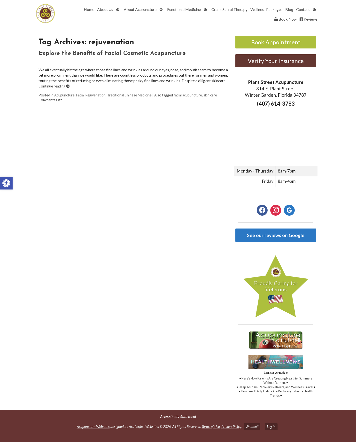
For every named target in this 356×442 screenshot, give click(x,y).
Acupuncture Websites (93, 427)
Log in (271, 427)
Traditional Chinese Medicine (129, 95)
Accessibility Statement (178, 416)
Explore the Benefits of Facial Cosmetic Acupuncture (112, 53)
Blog (289, 9)
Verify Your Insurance (276, 60)
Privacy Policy (231, 427)
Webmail (252, 427)
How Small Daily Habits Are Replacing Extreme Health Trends (277, 393)
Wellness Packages (266, 9)
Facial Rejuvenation (91, 95)
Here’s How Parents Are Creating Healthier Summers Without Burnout (276, 380)
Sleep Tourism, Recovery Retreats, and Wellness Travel (276, 387)
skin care (210, 95)
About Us (105, 9)
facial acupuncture (188, 95)
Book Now (287, 19)
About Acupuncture (140, 9)
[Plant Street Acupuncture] (31, 14)
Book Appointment (276, 42)
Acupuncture (64, 95)
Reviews (310, 19)
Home (89, 9)
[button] (6, 183)
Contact (303, 9)
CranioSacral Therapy (229, 9)
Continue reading (52, 86)
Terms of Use (211, 427)
